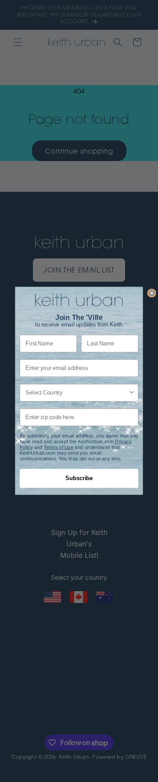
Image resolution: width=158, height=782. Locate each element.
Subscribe (79, 479)
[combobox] (76, 392)
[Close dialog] (151, 293)
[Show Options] (131, 392)
